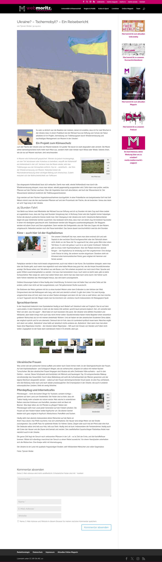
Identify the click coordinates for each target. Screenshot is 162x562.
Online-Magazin (127, 8)
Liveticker (115, 8)
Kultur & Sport (103, 8)
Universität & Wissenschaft (71, 8)
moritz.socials (132, 2)
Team (138, 8)
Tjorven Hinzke (25, 26)
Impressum (50, 552)
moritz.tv (123, 2)
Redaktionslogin (23, 552)
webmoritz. (101, 2)
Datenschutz (38, 552)
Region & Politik (89, 8)
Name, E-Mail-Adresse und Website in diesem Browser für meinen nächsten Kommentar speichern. (58, 521)
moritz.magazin (112, 2)
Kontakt (142, 2)
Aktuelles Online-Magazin (68, 552)
